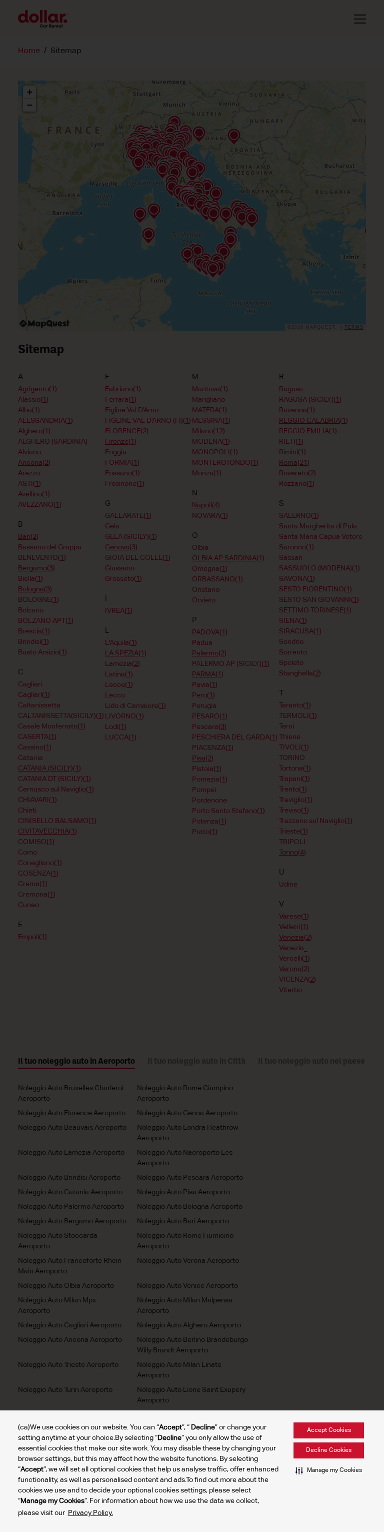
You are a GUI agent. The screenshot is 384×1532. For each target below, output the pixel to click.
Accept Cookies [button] (329, 1430)
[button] (329, 1470)
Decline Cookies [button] (329, 1450)
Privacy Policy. (90, 1512)
